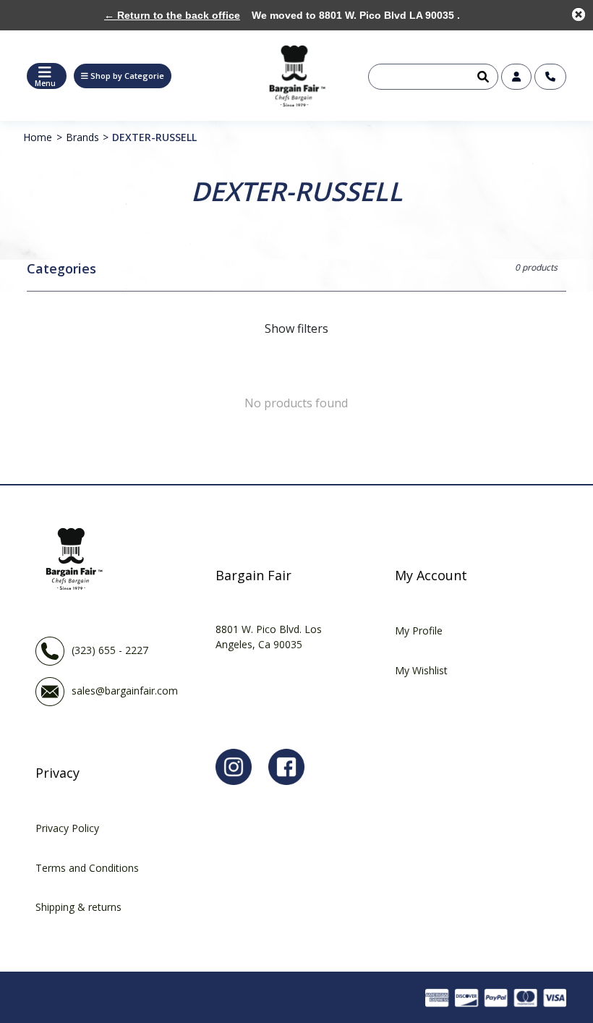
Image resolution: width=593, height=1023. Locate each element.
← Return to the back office (172, 15)
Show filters (296, 328)
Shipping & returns (78, 907)
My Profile (419, 630)
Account (516, 77)
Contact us (550, 77)
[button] (122, 76)
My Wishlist (421, 670)
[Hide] (578, 14)
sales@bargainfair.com (125, 690)
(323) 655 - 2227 (110, 650)
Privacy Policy (67, 828)
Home (37, 137)
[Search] (481, 77)
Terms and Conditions (87, 868)
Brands (82, 137)
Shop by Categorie (127, 75)
